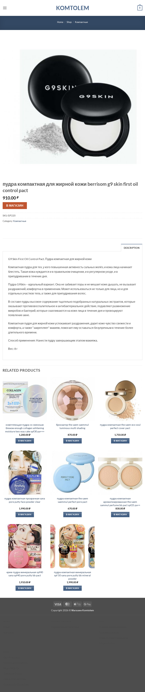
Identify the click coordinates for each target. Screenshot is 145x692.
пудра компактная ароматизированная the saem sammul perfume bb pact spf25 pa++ (120, 501)
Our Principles (12, 657)
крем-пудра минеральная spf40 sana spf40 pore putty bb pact (25, 574)
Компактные (81, 22)
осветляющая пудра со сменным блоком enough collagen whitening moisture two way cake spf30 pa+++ (24, 428)
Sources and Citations (15, 662)
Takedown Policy (13, 673)
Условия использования (112, 626)
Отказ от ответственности (113, 637)
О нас (7, 626)
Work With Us (11, 668)
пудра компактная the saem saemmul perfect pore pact (72, 500)
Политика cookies (109, 632)
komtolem (72, 8)
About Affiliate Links (15, 679)
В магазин (15, 205)
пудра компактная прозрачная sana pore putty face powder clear (24, 500)
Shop (69, 22)
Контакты (9, 632)
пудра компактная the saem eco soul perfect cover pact (120, 426)
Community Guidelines (16, 684)
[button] (5, 8)
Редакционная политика (65, 626)
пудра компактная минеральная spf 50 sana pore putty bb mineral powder (72, 575)
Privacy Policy (107, 643)
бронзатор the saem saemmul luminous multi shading (72, 426)
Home (60, 22)
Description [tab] (132, 247)
